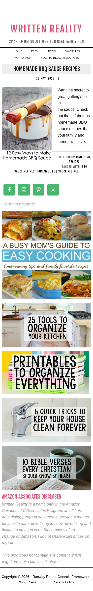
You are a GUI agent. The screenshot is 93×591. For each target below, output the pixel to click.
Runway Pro (42, 577)
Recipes (74, 162)
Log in (44, 582)
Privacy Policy (63, 582)
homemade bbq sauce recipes (58, 171)
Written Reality (46, 29)
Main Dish (83, 157)
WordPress (27, 582)
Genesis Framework (73, 577)
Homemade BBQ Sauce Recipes (46, 68)
